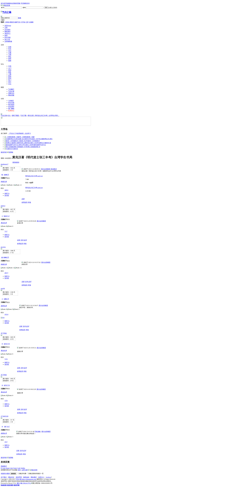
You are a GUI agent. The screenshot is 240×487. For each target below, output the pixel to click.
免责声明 (19, 477)
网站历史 (11, 477)
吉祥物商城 (8, 41)
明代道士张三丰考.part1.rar (34, 176)
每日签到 (11, 104)
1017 (8, 426)
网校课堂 (7, 31)
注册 (49, 7)
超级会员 (4, 433)
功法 (9, 51)
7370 (8, 344)
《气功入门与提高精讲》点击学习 (19, 133)
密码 (24, 7)
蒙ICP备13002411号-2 (24, 483)
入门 (9, 68)
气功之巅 (4, 115)
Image (8, 468)
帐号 (3, 7)
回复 (23, 199)
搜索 (19, 18)
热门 (9, 80)
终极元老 (4, 181)
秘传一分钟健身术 (34, 141)
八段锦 (7, 22)
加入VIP (7, 39)
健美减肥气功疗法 (40, 145)
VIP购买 (11, 100)
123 (2, 257)
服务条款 (26, 477)
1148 (5, 174)
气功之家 (11, 91)
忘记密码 (54, 7)
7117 (8, 216)
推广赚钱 (11, 108)
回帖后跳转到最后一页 (36, 473)
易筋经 (11, 22)
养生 (9, 56)
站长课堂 (11, 106)
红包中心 (11, 110)
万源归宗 (15, 149)
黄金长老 (4, 223)
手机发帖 (37, 431)
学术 (9, 49)
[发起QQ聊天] (2, 317)
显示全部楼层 (45, 169)
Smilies (23, 468)
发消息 (6, 195)
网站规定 (34, 477)
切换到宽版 (16, 3)
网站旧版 (11, 95)
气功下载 (23, 115)
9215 (5, 216)
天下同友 (4, 333)
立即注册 (25, 470)
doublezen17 (4, 164)
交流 (9, 66)
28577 (6, 273)
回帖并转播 (22, 473)
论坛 (7, 29)
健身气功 (17, 22)
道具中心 (41, 477)
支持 (22, 240)
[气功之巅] (6, 12)
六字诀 (23, 22)
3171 (5, 344)
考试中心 (7, 33)
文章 (6, 27)
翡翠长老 (4, 306)
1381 (5, 299)
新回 (9, 78)
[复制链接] (15, 162)
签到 (6, 35)
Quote (15, 468)
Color (4, 468)
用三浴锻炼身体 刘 (34, 147)
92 (2, 174)
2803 (5, 257)
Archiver (48, 477)
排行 (9, 82)
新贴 (9, 76)
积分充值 (7, 37)
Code (18, 468)
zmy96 (3, 288)
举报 (29, 202)
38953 (6, 190)
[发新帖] (10, 152)
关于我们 (4, 477)
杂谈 (9, 47)
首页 (7, 25)
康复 (9, 72)
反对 (25, 240)
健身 (9, 60)
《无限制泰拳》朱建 (27, 137)
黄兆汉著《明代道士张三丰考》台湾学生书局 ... (43, 115)
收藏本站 (10, 3)
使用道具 (25, 202)
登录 (46, 7)
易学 (9, 58)
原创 (9, 70)
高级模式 (4, 466)
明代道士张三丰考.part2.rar (34, 187)
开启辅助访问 (25, 3)
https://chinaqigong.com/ (29, 479)
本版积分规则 (5, 473)
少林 (9, 55)
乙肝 (27, 22)
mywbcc (3, 247)
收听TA (6, 193)
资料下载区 (15, 115)
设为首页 (4, 3)
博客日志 (11, 93)
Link (11, 468)
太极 (9, 53)
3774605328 (4, 416)
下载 (9, 74)
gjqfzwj (3, 206)
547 (5, 426)
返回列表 (4, 152)
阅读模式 (54, 169)
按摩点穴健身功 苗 (45, 143)
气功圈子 (11, 89)
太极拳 (31, 22)
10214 (6, 314)
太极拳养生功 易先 (46, 139)
